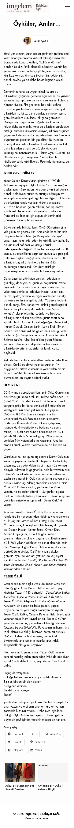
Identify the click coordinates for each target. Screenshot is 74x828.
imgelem (44, 818)
